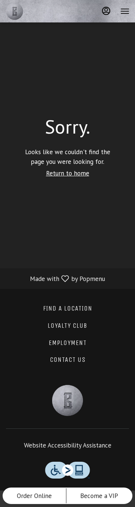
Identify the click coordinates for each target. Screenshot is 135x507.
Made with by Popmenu (55, 278)
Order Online (34, 496)
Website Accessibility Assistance (67, 445)
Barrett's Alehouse (67, 400)
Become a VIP (99, 496)
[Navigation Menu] (125, 11)
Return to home (67, 173)
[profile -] (106, 10)
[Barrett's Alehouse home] (39, 11)
